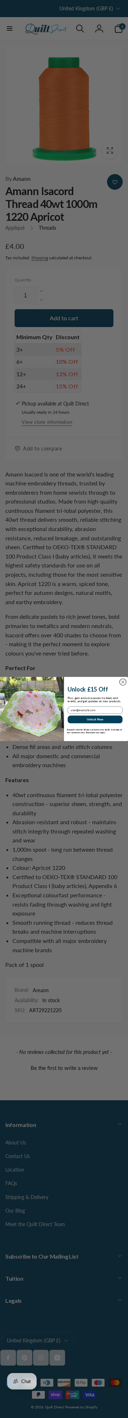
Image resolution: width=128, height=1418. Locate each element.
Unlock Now (95, 719)
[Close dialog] (122, 682)
